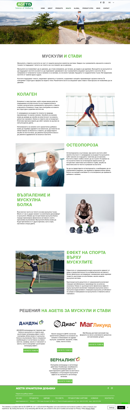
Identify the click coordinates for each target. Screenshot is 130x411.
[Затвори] (127, 407)
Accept (121, 408)
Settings (111, 408)
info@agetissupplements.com (68, 401)
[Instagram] (104, 2)
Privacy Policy (90, 408)
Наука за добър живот (25, 394)
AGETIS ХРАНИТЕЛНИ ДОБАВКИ (36, 388)
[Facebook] (101, 2)
